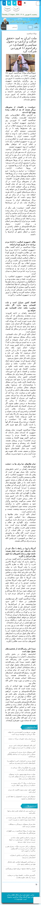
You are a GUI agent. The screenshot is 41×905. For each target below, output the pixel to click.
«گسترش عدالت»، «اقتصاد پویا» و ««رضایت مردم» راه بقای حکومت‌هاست (21, 876)
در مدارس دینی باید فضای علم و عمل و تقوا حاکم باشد (21, 812)
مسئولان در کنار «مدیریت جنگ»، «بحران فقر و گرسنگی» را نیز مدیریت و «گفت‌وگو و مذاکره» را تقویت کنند (20, 849)
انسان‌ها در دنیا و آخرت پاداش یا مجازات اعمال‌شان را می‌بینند (22, 856)
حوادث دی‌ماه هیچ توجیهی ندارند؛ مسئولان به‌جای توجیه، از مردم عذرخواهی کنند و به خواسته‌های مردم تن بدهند (22, 777)
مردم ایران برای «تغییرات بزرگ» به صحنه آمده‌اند (21, 740)
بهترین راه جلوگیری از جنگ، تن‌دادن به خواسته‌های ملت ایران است (23, 769)
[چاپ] (36, 884)
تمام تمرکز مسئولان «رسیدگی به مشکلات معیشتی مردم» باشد (22, 825)
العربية (16, 9)
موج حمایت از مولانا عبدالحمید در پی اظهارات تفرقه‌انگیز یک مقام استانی (20, 832)
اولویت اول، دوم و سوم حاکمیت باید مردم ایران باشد (21, 791)
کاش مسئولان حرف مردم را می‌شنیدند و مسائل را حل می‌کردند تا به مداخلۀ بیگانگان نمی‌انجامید (21, 754)
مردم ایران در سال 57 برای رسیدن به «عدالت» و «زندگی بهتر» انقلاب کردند (23, 784)
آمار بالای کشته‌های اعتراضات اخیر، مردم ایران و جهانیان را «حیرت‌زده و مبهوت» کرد (21, 746)
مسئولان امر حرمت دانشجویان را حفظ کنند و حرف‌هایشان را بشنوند (20, 798)
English (7, 9)
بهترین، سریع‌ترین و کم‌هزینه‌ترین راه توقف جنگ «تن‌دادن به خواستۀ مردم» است (21, 733)
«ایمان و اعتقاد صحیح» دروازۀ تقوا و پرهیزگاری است (20, 870)
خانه (36, 27)
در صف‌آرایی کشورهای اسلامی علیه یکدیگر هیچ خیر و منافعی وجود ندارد (21, 863)
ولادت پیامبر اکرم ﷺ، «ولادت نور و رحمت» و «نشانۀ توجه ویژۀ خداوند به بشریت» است (21, 819)
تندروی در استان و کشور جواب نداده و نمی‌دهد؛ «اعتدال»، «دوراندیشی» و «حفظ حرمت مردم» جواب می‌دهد (22, 840)
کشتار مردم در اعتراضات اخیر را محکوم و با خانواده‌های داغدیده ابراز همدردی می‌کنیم (21, 762)
